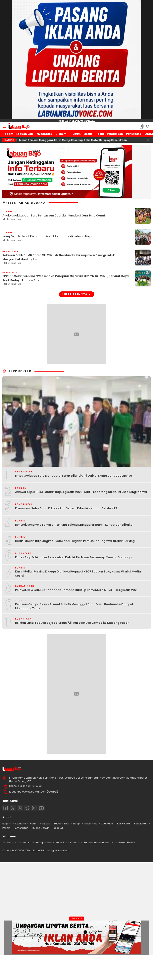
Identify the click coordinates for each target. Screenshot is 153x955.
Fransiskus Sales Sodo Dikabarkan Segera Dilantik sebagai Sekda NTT (66, 508)
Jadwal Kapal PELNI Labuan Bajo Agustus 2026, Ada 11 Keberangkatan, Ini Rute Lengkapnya (81, 492)
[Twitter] (13, 808)
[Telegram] (27, 808)
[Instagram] (34, 808)
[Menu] (4, 126)
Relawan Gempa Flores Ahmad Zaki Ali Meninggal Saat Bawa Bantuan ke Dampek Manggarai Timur (74, 606)
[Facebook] (5, 808)
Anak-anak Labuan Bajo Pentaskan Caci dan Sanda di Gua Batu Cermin (54, 215)
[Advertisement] (76, 908)
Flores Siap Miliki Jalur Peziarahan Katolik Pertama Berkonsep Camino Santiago (73, 557)
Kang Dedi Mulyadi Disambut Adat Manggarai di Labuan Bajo (47, 236)
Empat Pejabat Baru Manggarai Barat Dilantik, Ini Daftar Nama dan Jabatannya (73, 476)
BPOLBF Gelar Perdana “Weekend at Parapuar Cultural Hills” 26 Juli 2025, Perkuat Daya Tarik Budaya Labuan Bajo (65, 278)
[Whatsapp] (20, 808)
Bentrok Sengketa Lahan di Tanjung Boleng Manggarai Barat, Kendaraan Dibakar (74, 525)
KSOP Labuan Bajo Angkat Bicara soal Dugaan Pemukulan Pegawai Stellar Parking (75, 541)
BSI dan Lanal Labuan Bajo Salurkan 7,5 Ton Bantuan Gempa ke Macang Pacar (72, 623)
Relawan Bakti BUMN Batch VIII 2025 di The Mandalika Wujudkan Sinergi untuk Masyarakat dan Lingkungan (58, 257)
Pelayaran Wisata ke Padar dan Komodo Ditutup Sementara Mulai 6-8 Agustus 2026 (76, 590)
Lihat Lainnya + (76, 294)
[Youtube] (41, 808)
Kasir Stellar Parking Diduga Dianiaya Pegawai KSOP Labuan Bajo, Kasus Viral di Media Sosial (78, 573)
